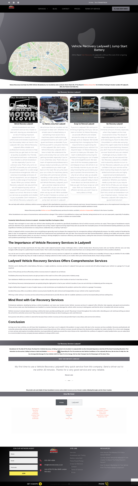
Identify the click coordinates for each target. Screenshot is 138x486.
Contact (65, 9)
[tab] (61, 402)
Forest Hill (69, 408)
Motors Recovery (18, 10)
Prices (77, 9)
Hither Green (69, 412)
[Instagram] (18, 2)
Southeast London (102, 410)
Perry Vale (69, 418)
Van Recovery (87, 55)
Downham (35, 418)
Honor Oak (69, 413)
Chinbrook (35, 413)
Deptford (35, 417)
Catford (35, 412)
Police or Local (46, 210)
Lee (69, 417)
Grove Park (69, 410)
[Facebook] (9, 2)
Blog (55, 9)
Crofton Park (35, 415)
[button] (10, 371)
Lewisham (103, 408)
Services (42, 9)
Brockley (35, 410)
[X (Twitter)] (13, 2)
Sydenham (102, 413)
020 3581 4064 (122, 9)
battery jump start (90, 85)
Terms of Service (92, 9)
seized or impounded (86, 210)
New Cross (102, 412)
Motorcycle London (103, 415)
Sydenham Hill (102, 417)
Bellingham (35, 408)
